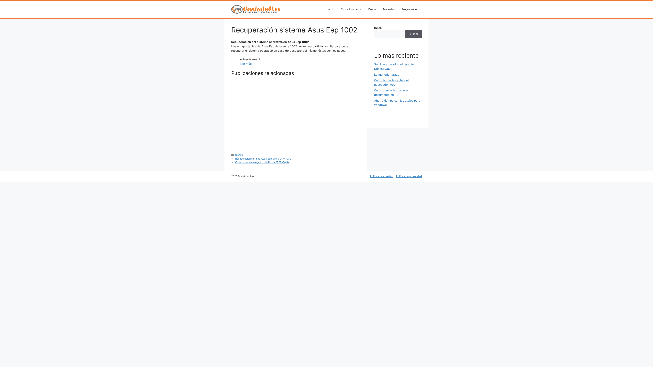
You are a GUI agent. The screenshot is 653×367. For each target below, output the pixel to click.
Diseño (239, 154)
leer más (246, 63)
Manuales (389, 9)
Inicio (331, 9)
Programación (409, 9)
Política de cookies (381, 176)
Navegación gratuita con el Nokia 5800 (337, 140)
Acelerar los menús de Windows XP (294, 105)
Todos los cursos (351, 9)
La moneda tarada (386, 74)
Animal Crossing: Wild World (338, 105)
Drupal (372, 9)
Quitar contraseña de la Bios (251, 105)
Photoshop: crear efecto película (246, 140)
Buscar (378, 27)
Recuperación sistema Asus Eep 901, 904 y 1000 (263, 158)
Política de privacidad (409, 176)
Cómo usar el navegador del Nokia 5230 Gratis (296, 140)
